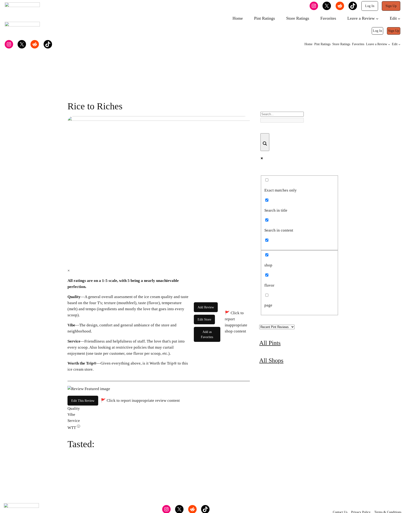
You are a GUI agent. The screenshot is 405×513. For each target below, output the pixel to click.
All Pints (270, 343)
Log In (369, 6)
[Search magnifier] (264, 142)
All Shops (271, 360)
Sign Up (391, 6)
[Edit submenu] (399, 18)
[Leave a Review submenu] (377, 18)
